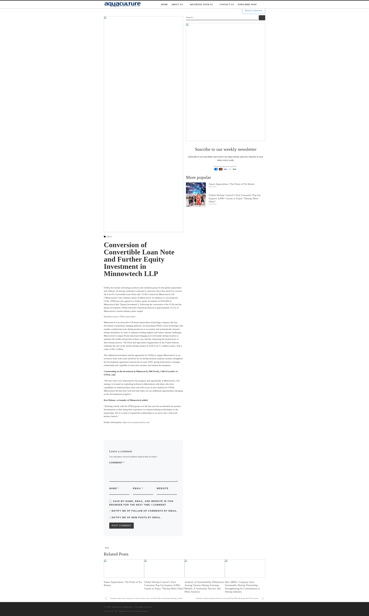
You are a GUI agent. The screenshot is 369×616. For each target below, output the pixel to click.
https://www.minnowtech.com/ (136, 422)
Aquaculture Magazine (122, 607)
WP (115, 611)
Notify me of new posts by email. (136, 517)
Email (138, 488)
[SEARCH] (222, 17)
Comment (117, 462)
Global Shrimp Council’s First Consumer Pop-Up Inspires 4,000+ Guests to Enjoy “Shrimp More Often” (234, 198)
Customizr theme (141, 611)
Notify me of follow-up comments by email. (145, 511)
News (109, 236)
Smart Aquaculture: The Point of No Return (232, 184)
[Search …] (262, 17)
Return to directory (253, 10)
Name (114, 488)
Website (163, 488)
